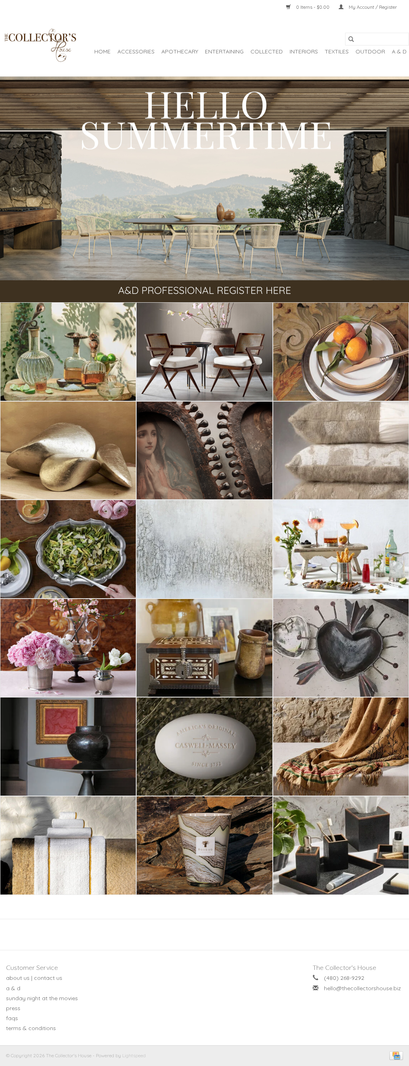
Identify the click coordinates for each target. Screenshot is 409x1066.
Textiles (337, 51)
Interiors (304, 51)
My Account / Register (372, 7)
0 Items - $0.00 (313, 7)
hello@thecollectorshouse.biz (362, 988)
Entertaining (224, 51)
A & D (399, 51)
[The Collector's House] (40, 45)
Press (13, 1008)
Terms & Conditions (31, 1028)
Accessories (136, 51)
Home (102, 51)
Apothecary (179, 51)
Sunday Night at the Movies (42, 998)
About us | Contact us (34, 977)
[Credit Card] (395, 1055)
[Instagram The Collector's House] (208, 934)
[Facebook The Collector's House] (200, 934)
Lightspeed (134, 1055)
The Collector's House (344, 967)
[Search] (351, 39)
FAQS (12, 1018)
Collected (266, 51)
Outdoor (370, 51)
